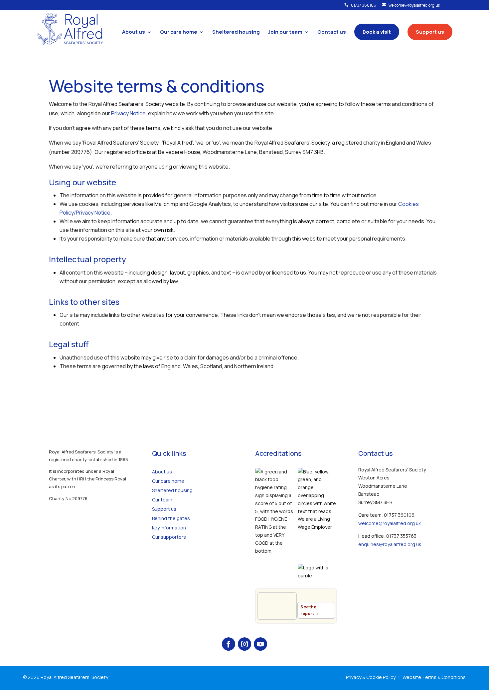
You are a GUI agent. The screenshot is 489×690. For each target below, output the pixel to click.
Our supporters (169, 537)
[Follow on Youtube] (260, 644)
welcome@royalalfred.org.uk (411, 5)
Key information (169, 527)
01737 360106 (360, 5)
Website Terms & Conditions (434, 677)
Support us (164, 509)
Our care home (168, 481)
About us (162, 471)
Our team (162, 499)
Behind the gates (171, 518)
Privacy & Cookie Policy (371, 677)
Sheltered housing (172, 490)
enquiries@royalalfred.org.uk (389, 544)
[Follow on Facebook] (228, 644)
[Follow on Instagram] (244, 644)
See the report (308, 610)
